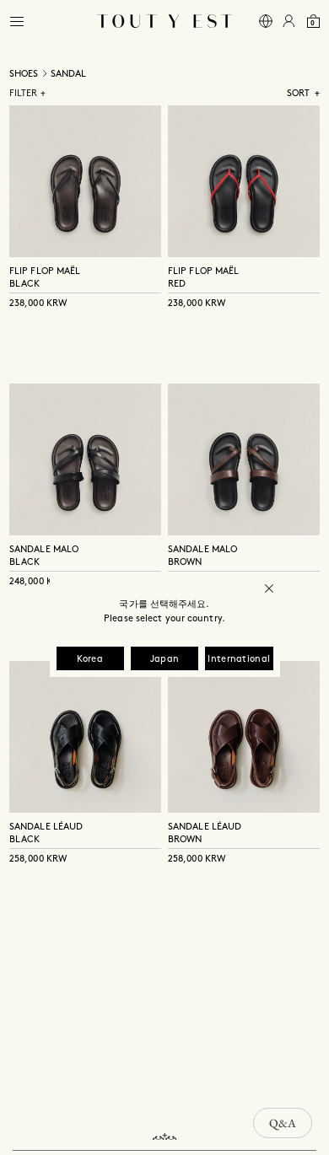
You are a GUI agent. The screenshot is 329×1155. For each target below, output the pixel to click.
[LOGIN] (289, 21)
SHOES (24, 74)
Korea (90, 659)
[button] (17, 21)
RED (177, 284)
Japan (165, 659)
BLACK (24, 284)
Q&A (282, 1123)
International (239, 659)
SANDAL (69, 74)
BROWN (185, 562)
